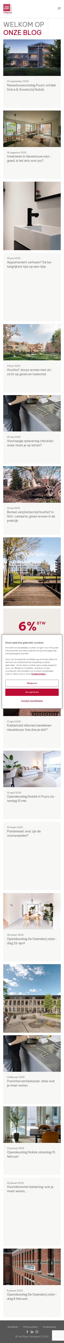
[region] (32, 671)
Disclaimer (13, 1327)
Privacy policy (30, 1327)
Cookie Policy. (38, 674)
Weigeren (32, 683)
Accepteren (32, 692)
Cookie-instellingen (32, 701)
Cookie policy (49, 1327)
